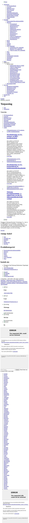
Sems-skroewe (13, 31)
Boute (8, 40)
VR (4, 96)
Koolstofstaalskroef (14, 37)
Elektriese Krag (10, 8)
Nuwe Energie (10, 10)
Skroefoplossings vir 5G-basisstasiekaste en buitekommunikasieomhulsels (16, 166)
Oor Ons (6, 85)
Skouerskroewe (13, 33)
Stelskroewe (13, 32)
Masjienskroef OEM (15, 74)
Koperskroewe (13, 39)
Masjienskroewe (14, 26)
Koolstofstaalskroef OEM (16, 81)
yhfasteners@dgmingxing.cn (11, 269)
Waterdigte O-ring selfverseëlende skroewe (11, 281)
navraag (2, 230)
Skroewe (9, 22)
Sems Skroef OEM (14, 76)
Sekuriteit (9, 11)
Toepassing (6, 4)
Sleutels (9, 44)
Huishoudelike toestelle (12, 15)
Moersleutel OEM (11, 83)
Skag (8, 51)
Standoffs (9, 58)
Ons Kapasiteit (10, 90)
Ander (8, 18)
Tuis (5, 107)
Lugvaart (9, 7)
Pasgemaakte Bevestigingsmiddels (15, 21)
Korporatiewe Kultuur (12, 92)
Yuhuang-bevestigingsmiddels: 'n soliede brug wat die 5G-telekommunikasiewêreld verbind (14, 195)
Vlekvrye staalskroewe (15, 36)
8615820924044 (8, 310)
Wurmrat (9, 60)
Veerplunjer (9, 57)
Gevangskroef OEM (15, 78)
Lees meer (9, 156)
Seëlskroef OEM (14, 68)
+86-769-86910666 (8, 268)
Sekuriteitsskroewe (14, 25)
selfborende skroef (10, 280)
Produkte (6, 19)
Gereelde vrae (10, 93)
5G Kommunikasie (11, 6)
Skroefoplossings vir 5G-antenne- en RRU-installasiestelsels (14, 136)
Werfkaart (3, 280)
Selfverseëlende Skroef (21, 283)
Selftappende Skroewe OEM (17, 65)
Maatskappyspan (11, 89)
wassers (9, 43)
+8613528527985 (8, 293)
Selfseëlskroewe (20, 280)
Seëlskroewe (13, 28)
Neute (8, 42)
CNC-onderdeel (11, 46)
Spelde (8, 54)
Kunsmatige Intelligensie (13, 14)
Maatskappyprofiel (11, 87)
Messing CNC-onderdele (16, 49)
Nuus (5, 61)
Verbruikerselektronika (12, 12)
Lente (8, 53)
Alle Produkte (4, 284)
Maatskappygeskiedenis (12, 86)
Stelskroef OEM (14, 71)
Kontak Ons (7, 94)
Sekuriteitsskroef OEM (15, 69)
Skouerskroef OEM (14, 75)
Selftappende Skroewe (15, 29)
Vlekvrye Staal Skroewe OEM (17, 82)
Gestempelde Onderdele (13, 56)
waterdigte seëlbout (11, 283)
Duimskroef (13, 35)
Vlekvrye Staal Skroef (15, 67)
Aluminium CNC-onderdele (17, 47)
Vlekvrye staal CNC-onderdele (17, 50)
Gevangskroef (13, 24)
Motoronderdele (11, 17)
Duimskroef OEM (14, 79)
